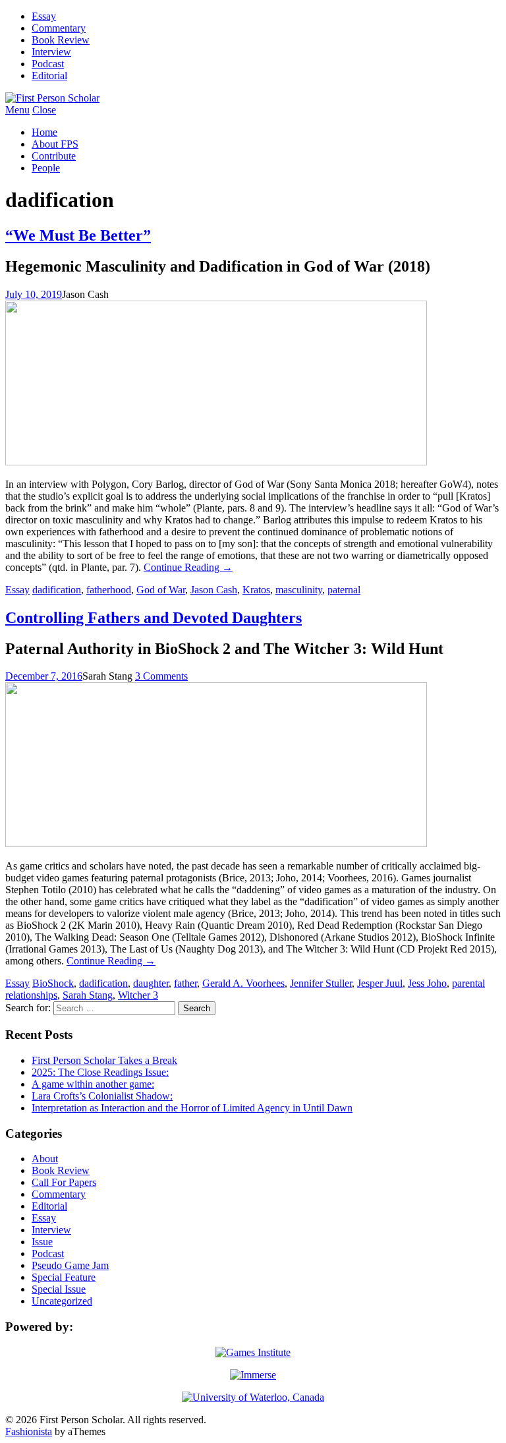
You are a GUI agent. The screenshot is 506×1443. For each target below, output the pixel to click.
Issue (42, 1241)
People (46, 167)
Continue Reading (188, 567)
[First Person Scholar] (52, 97)
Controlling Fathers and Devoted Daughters (153, 617)
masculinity (298, 589)
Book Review (61, 39)
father (185, 983)
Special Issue (59, 1289)
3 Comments (161, 676)
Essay (44, 16)
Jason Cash (213, 589)
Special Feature (64, 1277)
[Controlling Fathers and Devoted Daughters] (216, 843)
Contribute (54, 156)
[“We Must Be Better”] (216, 461)
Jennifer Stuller (321, 983)
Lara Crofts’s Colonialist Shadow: (102, 1096)
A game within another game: (93, 1084)
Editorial (49, 75)
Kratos (256, 589)
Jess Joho (427, 983)
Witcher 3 (138, 995)
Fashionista (28, 1431)
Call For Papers (64, 1182)
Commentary (59, 28)
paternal (343, 589)
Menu (17, 109)
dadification (56, 589)
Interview (51, 51)
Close (44, 109)
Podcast (48, 63)
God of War (160, 589)
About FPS (55, 144)
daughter (151, 983)
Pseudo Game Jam (70, 1265)
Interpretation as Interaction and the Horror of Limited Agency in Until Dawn (192, 1107)
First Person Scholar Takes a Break (104, 1060)
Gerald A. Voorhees (243, 983)
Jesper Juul (380, 983)
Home (44, 132)
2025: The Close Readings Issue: (100, 1072)
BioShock (53, 983)
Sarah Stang (88, 995)
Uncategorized (62, 1301)
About (45, 1158)
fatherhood (108, 589)
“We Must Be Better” (78, 235)
